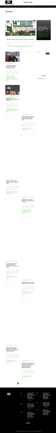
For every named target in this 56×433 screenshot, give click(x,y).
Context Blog (39, 431)
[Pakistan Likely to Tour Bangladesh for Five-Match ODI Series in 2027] (12, 90)
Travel (27, 280)
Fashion (16, 6)
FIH (22, 375)
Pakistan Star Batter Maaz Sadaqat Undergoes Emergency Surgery (12, 182)
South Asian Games (40, 37)
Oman (22, 376)
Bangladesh (12, 45)
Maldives (23, 45)
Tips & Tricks (24, 280)
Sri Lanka (47, 37)
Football (13, 76)
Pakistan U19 (31, 128)
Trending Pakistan (24, 377)
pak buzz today (31, 45)
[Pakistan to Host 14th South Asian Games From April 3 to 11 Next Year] (20, 28)
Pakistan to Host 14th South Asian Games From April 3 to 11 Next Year (20, 39)
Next (22, 383)
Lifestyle (33, 6)
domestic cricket (15, 191)
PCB (11, 193)
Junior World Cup (28, 375)
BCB (14, 108)
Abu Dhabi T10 (24, 291)
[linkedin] (45, 45)
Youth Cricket (27, 129)
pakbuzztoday (10, 46)
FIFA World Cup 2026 (9, 76)
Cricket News (8, 109)
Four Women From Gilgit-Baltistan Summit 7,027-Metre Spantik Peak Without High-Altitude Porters (31, 396)
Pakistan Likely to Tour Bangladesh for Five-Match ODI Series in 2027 (12, 99)
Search (39, 51)
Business (24, 360)
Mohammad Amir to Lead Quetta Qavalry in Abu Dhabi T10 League (28, 283)
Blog (9, 6)
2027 (7, 108)
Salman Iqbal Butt (24, 212)
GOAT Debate (8, 77)
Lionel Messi (12, 77)
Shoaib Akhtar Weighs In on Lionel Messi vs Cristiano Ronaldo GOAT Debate (11, 66)
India (17, 45)
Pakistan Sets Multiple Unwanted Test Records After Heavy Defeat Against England (31, 414)
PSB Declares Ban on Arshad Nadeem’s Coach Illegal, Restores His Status (28, 200)
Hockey (24, 375)
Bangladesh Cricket (10, 108)
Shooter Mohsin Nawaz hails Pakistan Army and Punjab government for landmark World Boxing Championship (12, 349)
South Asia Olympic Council (28, 46)
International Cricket (13, 109)
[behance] (47, 45)
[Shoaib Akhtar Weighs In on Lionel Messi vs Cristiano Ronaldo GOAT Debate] (12, 57)
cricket (12, 191)
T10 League (30, 293)
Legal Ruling (23, 210)
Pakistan (14, 46)
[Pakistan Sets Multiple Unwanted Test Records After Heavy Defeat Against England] (23, 416)
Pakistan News (8, 193)
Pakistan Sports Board (28, 211)
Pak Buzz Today (28, 2)
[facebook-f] (40, 45)
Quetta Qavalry (24, 293)
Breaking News (8, 191)
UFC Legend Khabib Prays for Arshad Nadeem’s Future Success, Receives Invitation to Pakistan (12, 265)
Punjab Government (9, 361)
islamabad (20, 45)
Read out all (20, 48)
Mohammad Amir (31, 291)
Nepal (25, 45)
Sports (19, 6)
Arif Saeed (8, 45)
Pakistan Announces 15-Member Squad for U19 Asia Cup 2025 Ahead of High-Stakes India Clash (28, 118)
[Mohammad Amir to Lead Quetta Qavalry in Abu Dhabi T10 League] (28, 248)
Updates (7, 277)
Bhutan (15, 45)
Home (6, 6)
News (12, 6)
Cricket (8, 96)
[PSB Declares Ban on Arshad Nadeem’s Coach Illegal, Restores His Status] (28, 165)
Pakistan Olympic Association (20, 46)
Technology (23, 6)
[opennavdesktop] (50, 2)
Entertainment (29, 6)
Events (20, 37)
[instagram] (42, 45)
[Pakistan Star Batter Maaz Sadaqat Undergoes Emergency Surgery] (12, 147)
